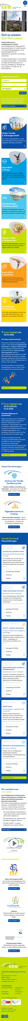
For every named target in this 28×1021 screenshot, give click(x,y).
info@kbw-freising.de (7, 981)
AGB (15, 1010)
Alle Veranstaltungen (8, 777)
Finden (22, 93)
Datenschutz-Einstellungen (7, 1011)
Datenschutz (10, 1010)
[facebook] (3, 1016)
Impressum (4, 1010)
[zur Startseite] (14, 965)
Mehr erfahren (6, 388)
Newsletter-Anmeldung (8, 106)
